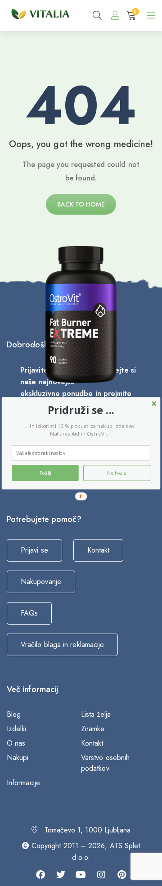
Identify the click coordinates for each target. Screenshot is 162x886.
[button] (81, 410)
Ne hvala (116, 473)
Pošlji (45, 473)
